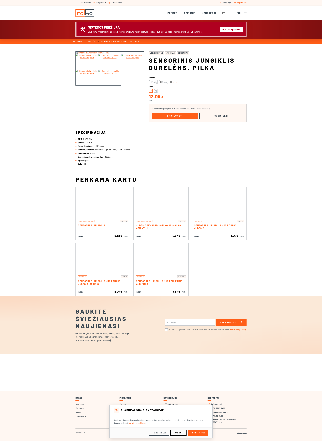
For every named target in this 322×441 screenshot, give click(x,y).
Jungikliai (170, 53)
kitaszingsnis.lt (242, 433)
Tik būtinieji (159, 433)
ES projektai (80, 416)
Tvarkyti (178, 433)
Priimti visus (198, 433)
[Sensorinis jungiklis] (103, 202)
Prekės (172, 13)
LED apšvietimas (156, 53)
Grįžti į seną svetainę (231, 29)
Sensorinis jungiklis (91, 225)
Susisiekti (221, 116)
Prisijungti (175, 116)
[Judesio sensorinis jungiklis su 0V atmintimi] (161, 202)
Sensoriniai (183, 53)
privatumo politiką (238, 329)
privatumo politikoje (137, 423)
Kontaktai (209, 13)
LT (225, 13)
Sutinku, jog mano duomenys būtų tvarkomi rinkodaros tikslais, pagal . (207, 329)
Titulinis (77, 41)
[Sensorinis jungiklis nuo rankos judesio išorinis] (103, 258)
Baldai (78, 412)
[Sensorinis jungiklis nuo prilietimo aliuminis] (161, 258)
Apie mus (189, 13)
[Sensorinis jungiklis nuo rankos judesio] (219, 202)
